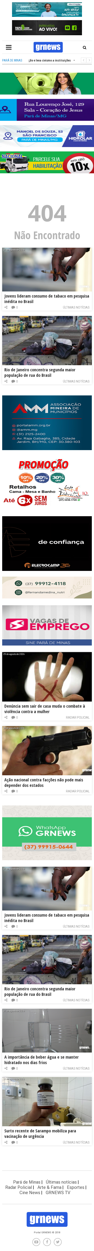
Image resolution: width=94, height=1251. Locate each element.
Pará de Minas (26, 1182)
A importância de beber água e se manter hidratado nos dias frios (41, 1059)
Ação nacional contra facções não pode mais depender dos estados (43, 782)
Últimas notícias (76, 307)
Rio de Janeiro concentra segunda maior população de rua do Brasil (39, 372)
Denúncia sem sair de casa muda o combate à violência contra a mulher (44, 708)
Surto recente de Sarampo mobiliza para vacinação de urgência (40, 1133)
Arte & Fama (49, 1187)
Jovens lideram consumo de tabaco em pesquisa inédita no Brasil (46, 298)
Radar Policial (78, 717)
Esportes (75, 1187)
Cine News (29, 1192)
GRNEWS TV (58, 1192)
